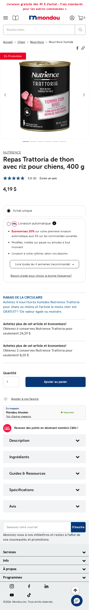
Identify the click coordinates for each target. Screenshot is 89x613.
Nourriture (37, 42)
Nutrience (12, 152)
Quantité (9, 373)
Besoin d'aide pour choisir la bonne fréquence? (41, 276)
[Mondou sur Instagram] (12, 586)
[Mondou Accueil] (44, 17)
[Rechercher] (80, 29)
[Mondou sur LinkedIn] (46, 586)
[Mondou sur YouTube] (12, 594)
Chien (21, 42)
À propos (10, 569)
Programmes (12, 577)
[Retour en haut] (75, 590)
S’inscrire (78, 527)
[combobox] (44, 30)
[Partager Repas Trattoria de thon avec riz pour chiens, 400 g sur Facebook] (77, 47)
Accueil (8, 42)
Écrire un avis (48, 178)
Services (9, 552)
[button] (15, 18)
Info (6, 560)
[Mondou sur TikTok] (29, 594)
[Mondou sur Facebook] (29, 586)
